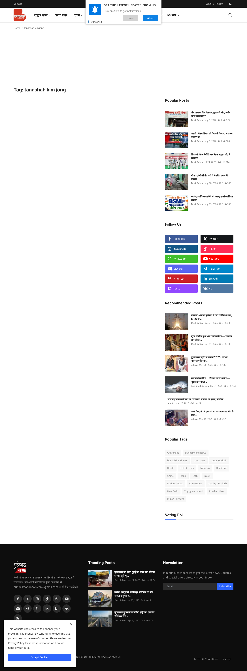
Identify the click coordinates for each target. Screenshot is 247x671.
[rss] (18, 618)
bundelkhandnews (177, 460)
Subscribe (225, 586)
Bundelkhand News (195, 452)
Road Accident (217, 491)
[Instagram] (37, 599)
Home (17, 28)
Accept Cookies (40, 657)
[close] (71, 624)
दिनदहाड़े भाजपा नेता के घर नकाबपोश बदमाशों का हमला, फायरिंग (195, 399)
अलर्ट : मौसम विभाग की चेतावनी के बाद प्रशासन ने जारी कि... (212, 135)
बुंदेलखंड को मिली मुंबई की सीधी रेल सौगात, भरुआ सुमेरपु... (134, 573)
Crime (170, 475)
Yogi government (193, 491)
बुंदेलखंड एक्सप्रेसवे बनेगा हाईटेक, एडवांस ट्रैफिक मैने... (134, 614)
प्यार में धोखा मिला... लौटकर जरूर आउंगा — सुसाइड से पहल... (210, 380)
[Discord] (18, 608)
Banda (170, 468)
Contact (18, 3)
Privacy (226, 659)
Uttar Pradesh (219, 460)
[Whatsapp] (57, 599)
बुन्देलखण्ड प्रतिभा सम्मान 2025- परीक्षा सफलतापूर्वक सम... (209, 359)
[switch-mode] (230, 4)
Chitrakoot (173, 452)
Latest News (187, 468)
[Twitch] (57, 608)
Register (220, 3)
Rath (195, 475)
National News (175, 483)
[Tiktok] (47, 599)
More (172, 15)
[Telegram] (27, 608)
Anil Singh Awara (200, 385)
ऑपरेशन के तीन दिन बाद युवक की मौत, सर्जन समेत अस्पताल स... (210, 114)
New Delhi (172, 491)
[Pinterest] (37, 608)
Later (131, 18)
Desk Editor (197, 120)
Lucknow (205, 468)
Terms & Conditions (206, 659)
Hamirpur (221, 468)
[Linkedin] (47, 608)
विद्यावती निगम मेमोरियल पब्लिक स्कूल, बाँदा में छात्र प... (210, 156)
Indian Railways (175, 498)
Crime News (195, 483)
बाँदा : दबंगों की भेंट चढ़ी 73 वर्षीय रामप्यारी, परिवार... (209, 177)
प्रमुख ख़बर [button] (41, 15)
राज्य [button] (77, 15)
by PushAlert (96, 21)
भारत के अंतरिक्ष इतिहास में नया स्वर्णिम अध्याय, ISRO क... (211, 317)
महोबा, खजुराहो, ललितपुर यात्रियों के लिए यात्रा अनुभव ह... (133, 593)
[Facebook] (18, 599)
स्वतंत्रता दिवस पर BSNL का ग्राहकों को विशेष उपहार (212, 198)
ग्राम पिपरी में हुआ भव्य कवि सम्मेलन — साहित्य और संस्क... (211, 338)
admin (194, 364)
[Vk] (66, 608)
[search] (230, 15)
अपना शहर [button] (61, 15)
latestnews (199, 460)
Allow (150, 18)
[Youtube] (66, 599)
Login (209, 3)
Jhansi (183, 475)
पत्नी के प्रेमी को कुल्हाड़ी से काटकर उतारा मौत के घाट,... (212, 413)
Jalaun (207, 475)
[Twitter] (27, 599)
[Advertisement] (123, 59)
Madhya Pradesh (217, 483)
